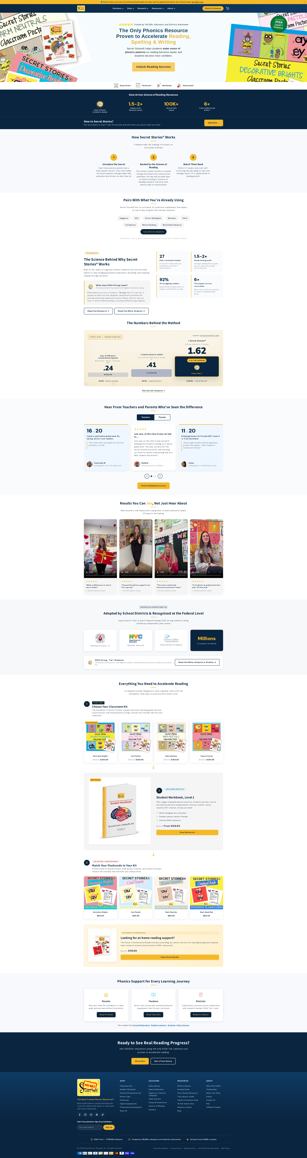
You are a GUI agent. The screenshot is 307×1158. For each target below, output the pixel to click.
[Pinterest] (96, 1114)
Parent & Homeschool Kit (130, 1093)
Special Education (141, 1025)
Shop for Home (106, 1014)
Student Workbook (128, 1089)
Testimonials (211, 1089)
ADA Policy (225, 1148)
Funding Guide (183, 1089)
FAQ (208, 1104)
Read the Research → (98, 311)
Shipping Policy (190, 1148)
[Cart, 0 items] (227, 8)
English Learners (158, 1025)
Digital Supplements (128, 1104)
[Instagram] (85, 1114)
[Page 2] (153, 476)
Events (209, 1097)
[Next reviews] (160, 476)
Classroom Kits (126, 1086)
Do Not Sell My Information (208, 1148)
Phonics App (125, 1097)
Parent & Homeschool (158, 1102)
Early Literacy (183, 1025)
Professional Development (131, 1107)
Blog (179, 1111)
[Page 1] (151, 476)
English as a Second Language (157, 1094)
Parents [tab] (162, 417)
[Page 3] (155, 476)
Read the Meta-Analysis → (131, 311)
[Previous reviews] (147, 476)
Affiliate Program (213, 1107)
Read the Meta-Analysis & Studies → (197, 662)
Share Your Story (213, 1093)
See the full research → (153, 390)
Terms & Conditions (161, 1148)
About (170, 8)
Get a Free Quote (163, 1061)
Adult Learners (155, 1099)
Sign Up (109, 1127)
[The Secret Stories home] (81, 8)
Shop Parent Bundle (170, 957)
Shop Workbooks (187, 832)
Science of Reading (157, 1106)
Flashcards (124, 1100)
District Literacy (213, 8)
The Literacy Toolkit (185, 1097)
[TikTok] (102, 1114)
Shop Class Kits (153, 1014)
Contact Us (210, 1100)
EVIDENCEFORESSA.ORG (209, 336)
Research (142, 8)
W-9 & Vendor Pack (185, 1104)
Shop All (123, 1111)
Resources (157, 8)
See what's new (197, 2)
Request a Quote (201, 1014)
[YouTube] (91, 1114)
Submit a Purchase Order (187, 1100)
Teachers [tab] (145, 417)
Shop (129, 8)
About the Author (213, 1086)
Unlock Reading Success (153, 485)
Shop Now (140, 1061)
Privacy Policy (176, 1148)
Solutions (116, 8)
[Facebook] (79, 1114)
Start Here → (213, 123)
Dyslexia (171, 1025)
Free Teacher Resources (187, 1093)
